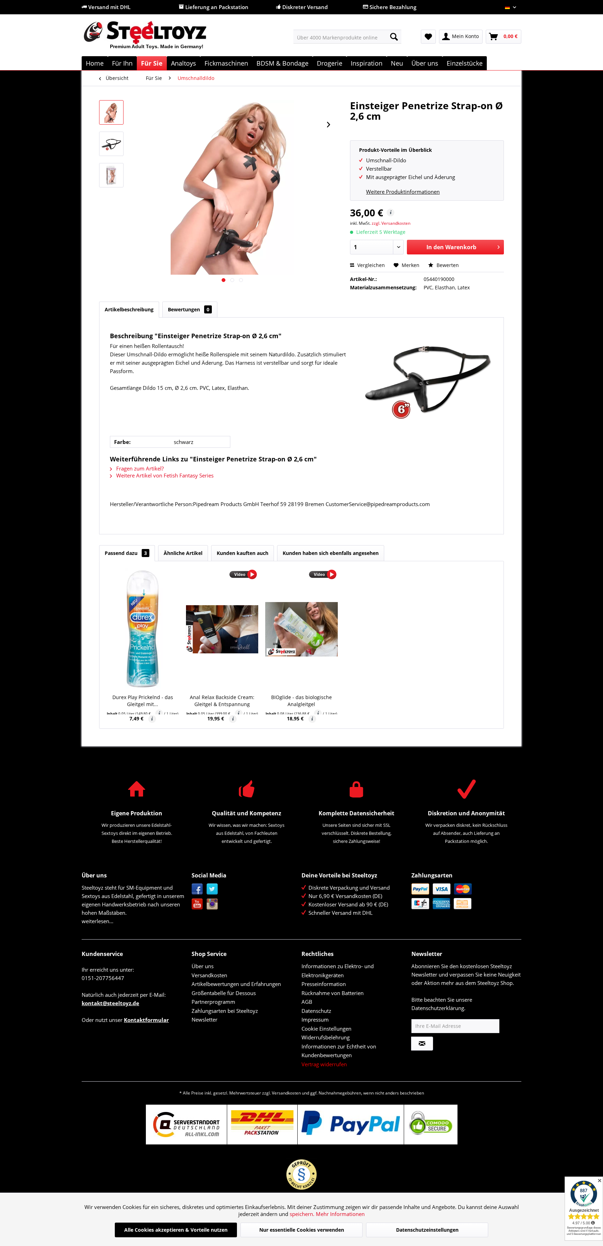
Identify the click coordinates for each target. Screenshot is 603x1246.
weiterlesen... (97, 921)
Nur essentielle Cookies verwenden (301, 1229)
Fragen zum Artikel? (139, 468)
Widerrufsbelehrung (326, 1037)
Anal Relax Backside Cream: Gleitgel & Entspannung (222, 700)
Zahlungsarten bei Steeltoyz (225, 1010)
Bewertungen (188, 309)
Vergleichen (370, 265)
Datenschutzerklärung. (438, 1007)
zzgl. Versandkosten (391, 223)
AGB (307, 1001)
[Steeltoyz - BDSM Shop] (156, 38)
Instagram (212, 904)
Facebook (197, 889)
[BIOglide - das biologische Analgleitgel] (301, 629)
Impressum (315, 1019)
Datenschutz (316, 1010)
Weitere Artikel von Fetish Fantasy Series (164, 475)
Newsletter (204, 1019)
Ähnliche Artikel (183, 553)
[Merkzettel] (428, 37)
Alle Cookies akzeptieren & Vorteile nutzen (176, 1229)
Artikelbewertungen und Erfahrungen (236, 983)
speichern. (303, 1213)
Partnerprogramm (213, 1001)
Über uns (203, 966)
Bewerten (447, 265)
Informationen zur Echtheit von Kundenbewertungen (339, 1051)
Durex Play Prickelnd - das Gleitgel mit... (142, 700)
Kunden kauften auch (242, 553)
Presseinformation (324, 983)
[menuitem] (347, 37)
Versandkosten (209, 975)
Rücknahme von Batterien (333, 992)
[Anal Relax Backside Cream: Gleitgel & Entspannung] (222, 629)
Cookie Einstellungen (326, 1028)
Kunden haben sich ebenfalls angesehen (331, 553)
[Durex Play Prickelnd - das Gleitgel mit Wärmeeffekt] (142, 629)
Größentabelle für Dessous (224, 992)
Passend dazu (126, 553)
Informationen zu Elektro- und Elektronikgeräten (338, 971)
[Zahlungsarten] (464, 896)
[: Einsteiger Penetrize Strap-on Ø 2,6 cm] (111, 112)
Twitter (212, 889)
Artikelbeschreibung (129, 309)
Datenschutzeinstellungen (427, 1229)
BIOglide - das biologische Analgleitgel (301, 700)
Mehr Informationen (340, 1213)
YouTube (197, 904)
